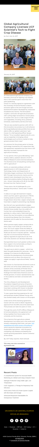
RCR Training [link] (27, 427)
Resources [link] (15, 429)
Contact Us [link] (23, 429)
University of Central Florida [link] (19, 410)
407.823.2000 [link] (19, 438)
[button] (27, 15)
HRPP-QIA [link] (19, 427)
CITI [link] (34, 427)
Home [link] (5, 427)
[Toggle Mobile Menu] (36, 2)
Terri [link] (7, 36)
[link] (14, 2)
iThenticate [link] (12, 427)
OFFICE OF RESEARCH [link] (19, 414)
